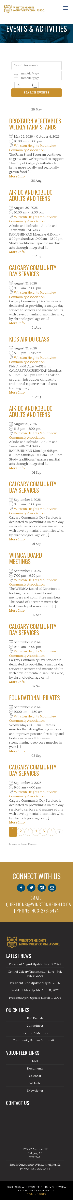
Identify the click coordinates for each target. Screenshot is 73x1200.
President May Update (26, 990)
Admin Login (36, 1194)
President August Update (26, 964)
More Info (17, 176)
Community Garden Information (35, 1040)
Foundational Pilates (34, 698)
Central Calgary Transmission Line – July (35, 971)
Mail (35, 1061)
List (34, 86)
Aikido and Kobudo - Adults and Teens (32, 195)
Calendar (35, 1076)
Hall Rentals (35, 1018)
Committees (35, 1025)
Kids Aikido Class (29, 339)
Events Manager (29, 844)
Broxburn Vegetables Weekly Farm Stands (35, 124)
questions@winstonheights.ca (38, 904)
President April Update (24, 997)
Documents (35, 1068)
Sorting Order (18, 86)
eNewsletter (35, 1090)
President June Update (25, 983)
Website (35, 1083)
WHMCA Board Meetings (25, 558)
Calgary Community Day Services (32, 270)
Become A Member (35, 1033)
